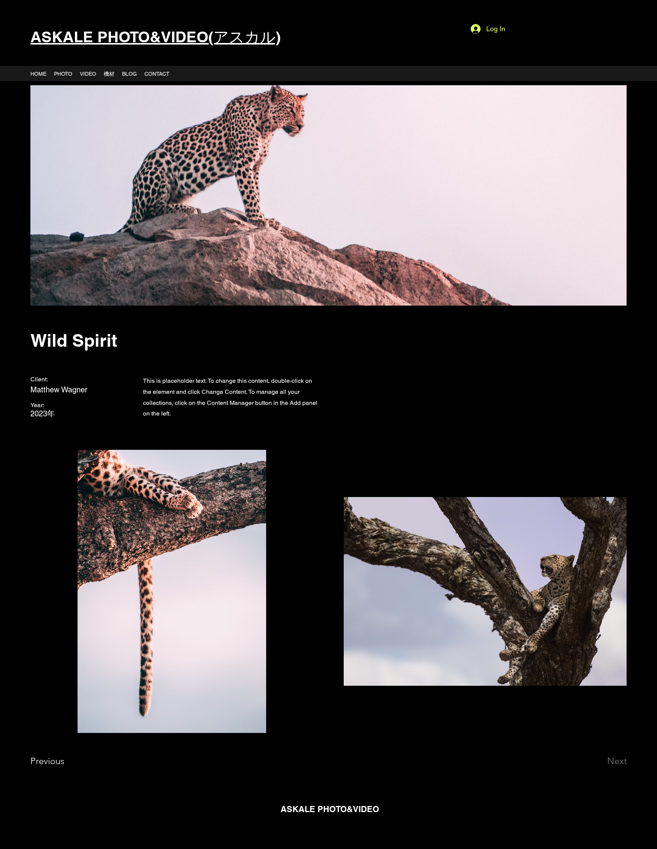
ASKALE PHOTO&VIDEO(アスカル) (155, 37)
